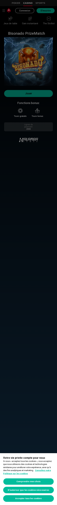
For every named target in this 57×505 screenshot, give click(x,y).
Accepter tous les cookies (28, 498)
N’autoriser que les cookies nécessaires (28, 490)
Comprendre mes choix (28, 481)
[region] (28, 479)
